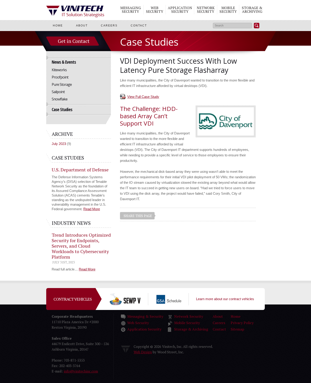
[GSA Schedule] (176, 299)
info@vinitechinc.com (81, 371)
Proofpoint (60, 77)
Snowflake (59, 99)
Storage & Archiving (252, 9)
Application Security (180, 9)
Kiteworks (59, 69)
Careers (109, 25)
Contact (139, 25)
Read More (91, 209)
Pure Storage (62, 84)
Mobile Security (228, 9)
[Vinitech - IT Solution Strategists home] (75, 11)
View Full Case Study (143, 97)
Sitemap (237, 329)
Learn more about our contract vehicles (225, 299)
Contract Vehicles (73, 299)
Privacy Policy (242, 322)
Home (58, 25)
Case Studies (62, 109)
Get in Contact (73, 41)
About (82, 25)
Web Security (154, 9)
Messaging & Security (145, 316)
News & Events (64, 62)
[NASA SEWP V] (132, 299)
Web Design (143, 352)
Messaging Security (130, 9)
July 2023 (59, 144)
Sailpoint (58, 91)
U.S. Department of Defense (80, 170)
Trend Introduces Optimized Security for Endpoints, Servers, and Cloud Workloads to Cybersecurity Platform (81, 246)
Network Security (206, 9)
